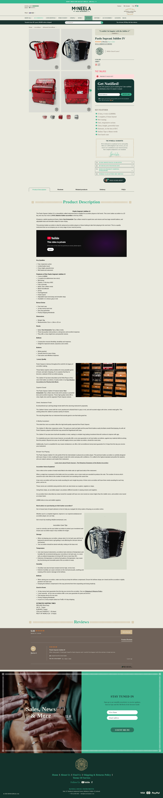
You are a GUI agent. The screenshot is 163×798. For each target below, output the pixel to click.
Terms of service (81, 777)
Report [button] (66, 658)
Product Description (39, 189)
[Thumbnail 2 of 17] (52, 117)
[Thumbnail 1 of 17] (44, 117)
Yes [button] (63, 658)
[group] (40, 630)
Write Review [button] (126, 632)
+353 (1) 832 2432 (74, 793)
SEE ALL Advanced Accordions (103, 44)
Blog (124, 18)
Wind (80, 18)
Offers (97, 18)
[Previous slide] (30, 90)
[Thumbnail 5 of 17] (76, 117)
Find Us (77, 775)
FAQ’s (124, 189)
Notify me (126, 94)
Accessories (107, 18)
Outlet (88, 18)
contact (119, 6)
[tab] (126, 640)
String (72, 18)
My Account (127, 6)
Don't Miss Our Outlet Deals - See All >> (81, 1)
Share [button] (69, 658)
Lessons (118, 18)
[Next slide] (90, 90)
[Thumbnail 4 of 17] (68, 117)
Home (55, 775)
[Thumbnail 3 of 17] (60, 117)
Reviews (60, 189)
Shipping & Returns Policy (93, 591)
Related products (81, 189)
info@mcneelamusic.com (87, 793)
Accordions (38, 18)
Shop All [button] (28, 18)
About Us (65, 775)
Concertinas (51, 18)
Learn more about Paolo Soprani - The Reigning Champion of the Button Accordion (81, 463)
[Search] (101, 22)
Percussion (62, 18)
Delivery (102, 189)
